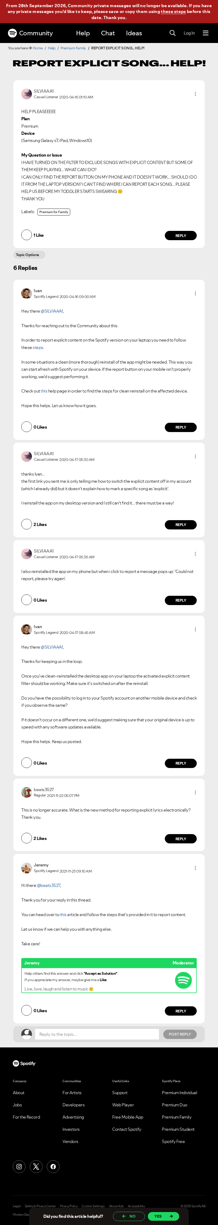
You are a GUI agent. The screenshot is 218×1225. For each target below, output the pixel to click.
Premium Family (73, 48)
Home (38, 48)
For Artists (72, 1092)
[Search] (172, 33)
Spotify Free (173, 1141)
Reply (180, 235)
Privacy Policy (68, 1206)
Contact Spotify (126, 1129)
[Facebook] (53, 1166)
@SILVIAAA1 (52, 311)
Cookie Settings (93, 1206)
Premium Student (178, 1129)
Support (120, 1092)
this (44, 391)
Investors (71, 1129)
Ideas (134, 33)
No (132, 1216)
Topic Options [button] (27, 254)
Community (36, 33)
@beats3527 (48, 885)
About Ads (116, 1206)
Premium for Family (53, 212)
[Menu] (205, 33)
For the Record (26, 1117)
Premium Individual (179, 1092)
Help (83, 33)
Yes (158, 1216)
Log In (189, 33)
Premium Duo (174, 1105)
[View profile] (26, 93)
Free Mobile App (127, 1117)
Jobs (17, 1105)
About (18, 1092)
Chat (108, 33)
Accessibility (136, 1206)
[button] (195, 94)
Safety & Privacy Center (40, 1206)
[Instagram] (19, 1166)
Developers (73, 1105)
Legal (16, 1206)
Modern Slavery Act (26, 1215)
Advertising (73, 1117)
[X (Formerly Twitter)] (36, 1166)
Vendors (70, 1141)
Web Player (123, 1105)
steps (38, 347)
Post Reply (180, 1034)
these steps (173, 11)
